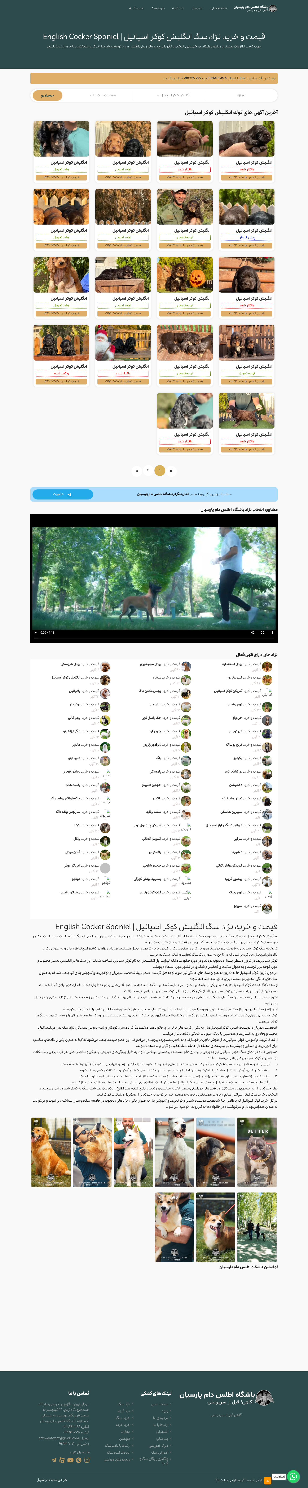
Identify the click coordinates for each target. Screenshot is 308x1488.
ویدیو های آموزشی (117, 1459)
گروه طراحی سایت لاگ (230, 1480)
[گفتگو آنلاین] (293, 1476)
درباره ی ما (160, 1418)
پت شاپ (162, 1439)
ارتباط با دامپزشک (117, 1446)
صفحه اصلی (219, 8)
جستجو (47, 95)
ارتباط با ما (161, 1425)
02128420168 (216, 78)
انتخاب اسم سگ (118, 1452)
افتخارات (162, 1432)
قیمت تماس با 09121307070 (247, 177)
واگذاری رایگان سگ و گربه (154, 1461)
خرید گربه (136, 8)
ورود (165, 1411)
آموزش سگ (159, 1452)
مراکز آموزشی (158, 1446)
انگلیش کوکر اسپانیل (254, 162)
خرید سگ (158, 8)
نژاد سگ (197, 8)
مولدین (124, 1439)
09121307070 (193, 78)
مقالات (125, 1432)
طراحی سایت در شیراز (52, 1480)
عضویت (58, 494)
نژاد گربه (178, 8)
